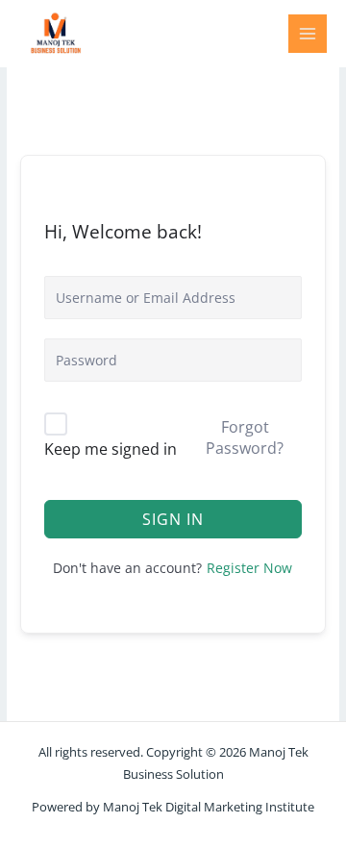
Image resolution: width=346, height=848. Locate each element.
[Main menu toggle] (308, 34)
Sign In (173, 519)
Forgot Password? (245, 437)
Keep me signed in (110, 449)
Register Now (249, 568)
